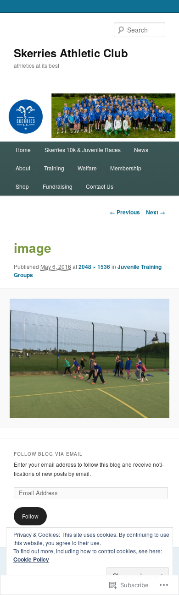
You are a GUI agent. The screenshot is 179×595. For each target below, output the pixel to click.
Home (23, 149)
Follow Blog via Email (48, 454)
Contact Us (99, 186)
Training (54, 168)
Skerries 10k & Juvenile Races (83, 149)
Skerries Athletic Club (71, 52)
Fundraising (58, 186)
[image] (89, 358)
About (23, 168)
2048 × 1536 (94, 266)
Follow (30, 516)
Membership (125, 168)
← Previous (125, 212)
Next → (155, 212)
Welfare (87, 168)
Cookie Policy (31, 559)
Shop (22, 186)
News (141, 149)
